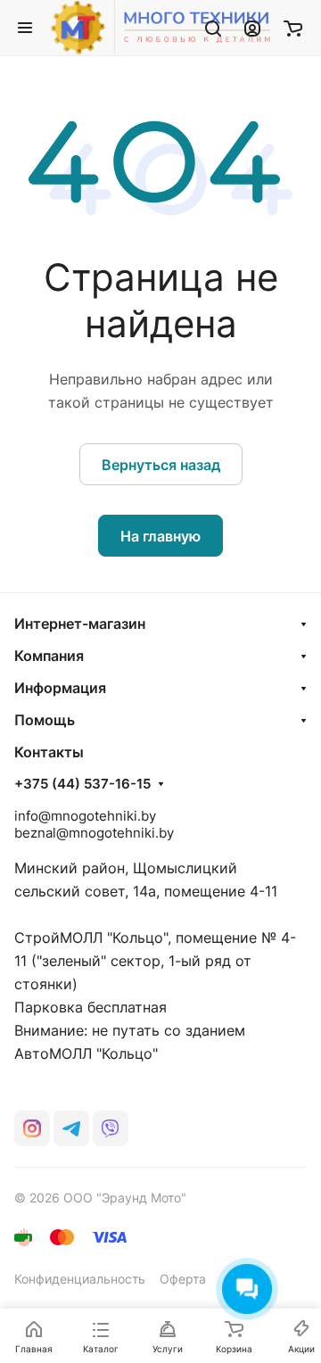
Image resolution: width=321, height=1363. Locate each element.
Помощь (44, 720)
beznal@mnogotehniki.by (94, 832)
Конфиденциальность (79, 1278)
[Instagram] (32, 1128)
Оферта (183, 1278)
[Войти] (252, 28)
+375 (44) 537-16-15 (82, 784)
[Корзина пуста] (293, 28)
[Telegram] (71, 1128)
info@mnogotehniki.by (85, 815)
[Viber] (110, 1128)
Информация (60, 688)
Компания (49, 656)
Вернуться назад (161, 465)
